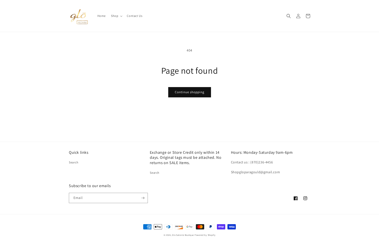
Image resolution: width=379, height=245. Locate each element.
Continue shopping (189, 92)
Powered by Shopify (205, 235)
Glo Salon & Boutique (183, 235)
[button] (116, 15)
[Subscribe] (143, 198)
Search (74, 162)
